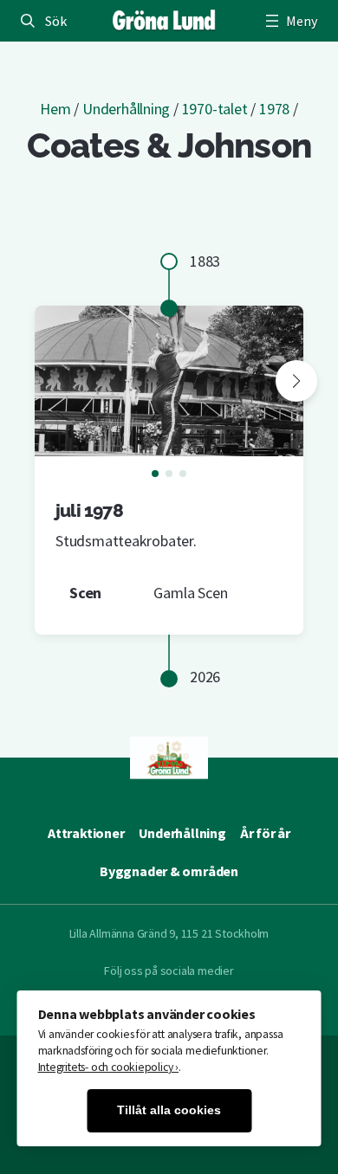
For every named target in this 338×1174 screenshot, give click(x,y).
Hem (55, 109)
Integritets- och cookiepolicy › (108, 1067)
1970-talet (215, 109)
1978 (274, 109)
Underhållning (126, 109)
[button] (296, 381)
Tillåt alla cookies (169, 1110)
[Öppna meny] (289, 21)
